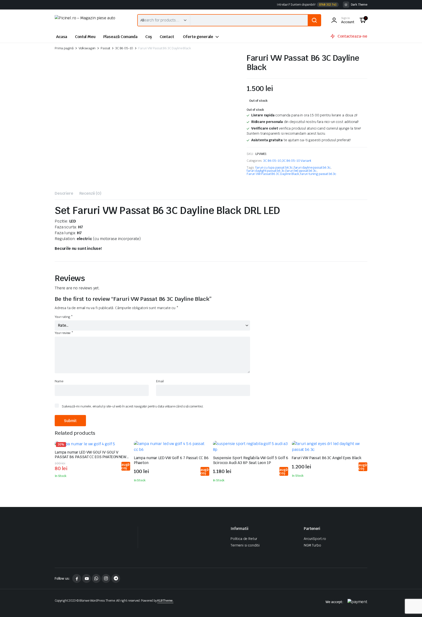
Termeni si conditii (245, 545)
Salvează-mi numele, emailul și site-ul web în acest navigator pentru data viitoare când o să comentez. (133, 406)
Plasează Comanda (120, 36)
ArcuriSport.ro (315, 538)
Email (160, 381)
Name (59, 381)
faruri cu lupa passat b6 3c (274, 167)
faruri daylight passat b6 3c (266, 170)
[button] (362, 20)
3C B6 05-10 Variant (296, 160)
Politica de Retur (244, 538)
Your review (64, 333)
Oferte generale (198, 36)
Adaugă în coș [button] (125, 466)
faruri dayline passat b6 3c (312, 167)
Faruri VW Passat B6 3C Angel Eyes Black (326, 457)
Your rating (64, 317)
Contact (167, 36)
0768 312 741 (328, 5)
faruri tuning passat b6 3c (318, 173)
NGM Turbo (312, 545)
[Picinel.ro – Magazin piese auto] (91, 20)
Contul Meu (85, 36)
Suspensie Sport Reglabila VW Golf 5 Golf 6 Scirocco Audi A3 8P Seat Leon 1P (250, 460)
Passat (105, 48)
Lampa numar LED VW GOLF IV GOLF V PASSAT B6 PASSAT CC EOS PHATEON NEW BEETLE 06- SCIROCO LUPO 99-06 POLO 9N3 (92, 457)
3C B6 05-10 (124, 48)
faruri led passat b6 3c (300, 170)
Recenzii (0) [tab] (90, 193)
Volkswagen (87, 48)
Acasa (61, 36)
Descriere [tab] (64, 193)
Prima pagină (64, 48)
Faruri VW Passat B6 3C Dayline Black (273, 173)
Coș (148, 36)
